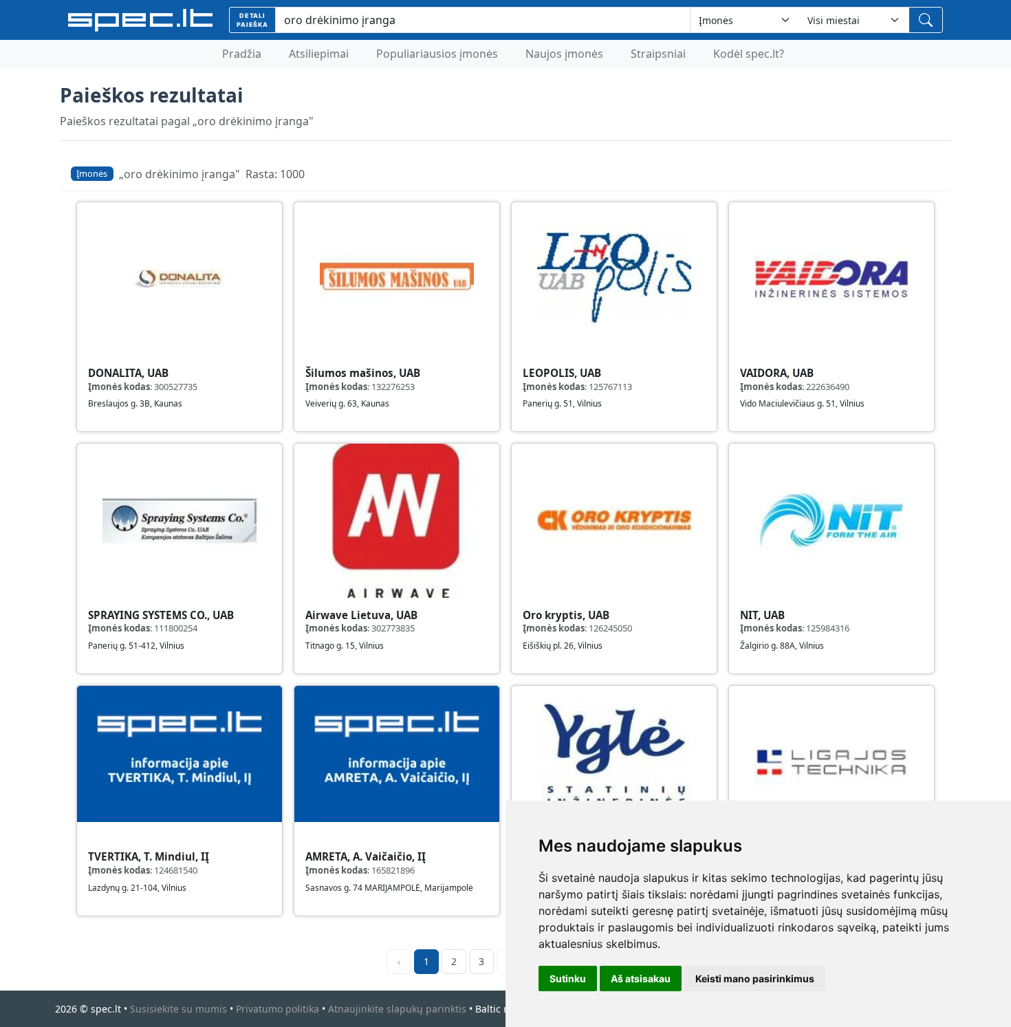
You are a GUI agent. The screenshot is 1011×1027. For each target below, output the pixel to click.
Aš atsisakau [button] (641, 978)
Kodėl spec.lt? (748, 53)
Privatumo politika (277, 1008)
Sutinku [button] (568, 978)
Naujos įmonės (564, 53)
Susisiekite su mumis (178, 1008)
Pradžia (241, 53)
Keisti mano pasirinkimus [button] (754, 978)
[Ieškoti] (926, 20)
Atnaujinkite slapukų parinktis (397, 1008)
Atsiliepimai (319, 53)
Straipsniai (658, 53)
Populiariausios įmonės (437, 53)
